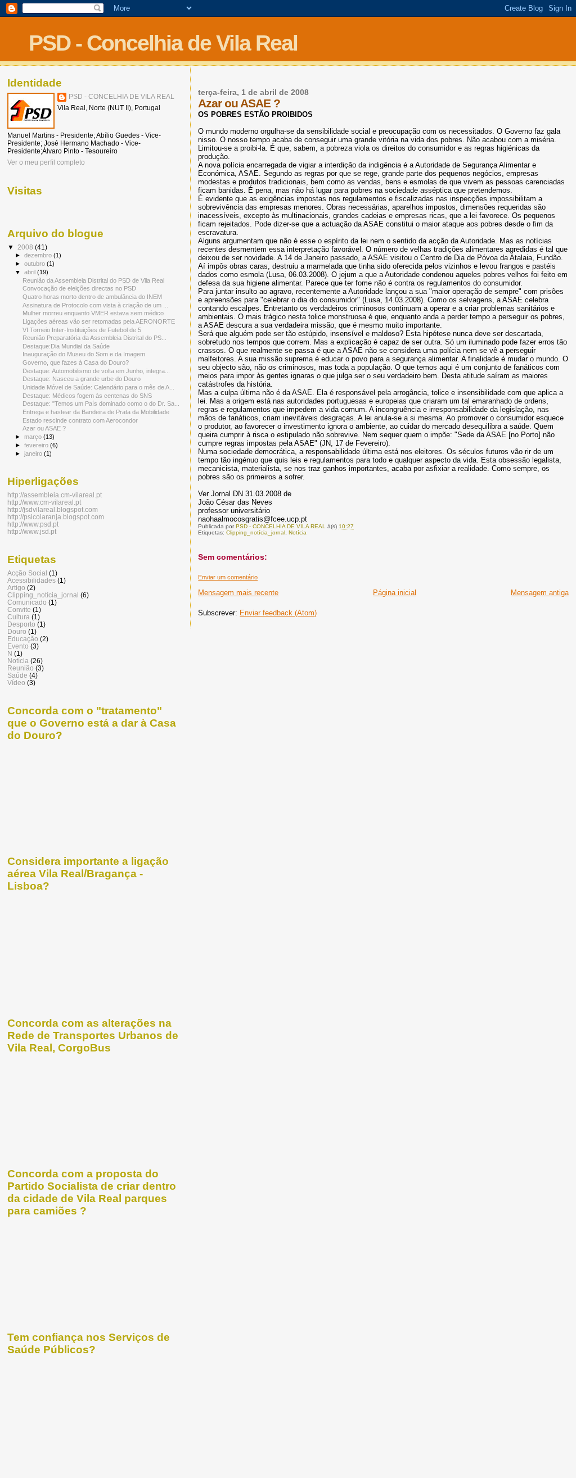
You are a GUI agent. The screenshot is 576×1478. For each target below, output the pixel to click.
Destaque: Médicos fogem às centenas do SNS (87, 395)
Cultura (18, 616)
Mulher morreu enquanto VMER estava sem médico (93, 313)
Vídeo (16, 682)
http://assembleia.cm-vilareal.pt (54, 494)
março (33, 436)
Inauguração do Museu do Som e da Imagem (83, 354)
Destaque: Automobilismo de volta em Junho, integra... (96, 371)
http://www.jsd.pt (31, 531)
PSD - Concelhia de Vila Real (163, 43)
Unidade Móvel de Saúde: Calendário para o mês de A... (98, 387)
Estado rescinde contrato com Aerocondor (80, 420)
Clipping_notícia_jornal (255, 532)
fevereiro (37, 445)
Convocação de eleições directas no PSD (79, 288)
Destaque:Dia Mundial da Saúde (66, 346)
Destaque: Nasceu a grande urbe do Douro (81, 378)
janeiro (34, 453)
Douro (16, 631)
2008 (26, 247)
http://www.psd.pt (32, 524)
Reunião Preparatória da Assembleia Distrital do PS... (94, 337)
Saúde (17, 675)
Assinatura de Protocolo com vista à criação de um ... (95, 305)
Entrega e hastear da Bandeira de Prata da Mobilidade (95, 412)
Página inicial (394, 592)
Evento (18, 646)
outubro (35, 263)
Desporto (21, 624)
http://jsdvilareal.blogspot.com (52, 509)
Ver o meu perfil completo (46, 162)
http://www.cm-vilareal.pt (44, 502)
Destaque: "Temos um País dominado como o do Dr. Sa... (100, 403)
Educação (22, 638)
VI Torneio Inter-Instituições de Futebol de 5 (81, 330)
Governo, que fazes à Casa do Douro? (75, 362)
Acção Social (27, 573)
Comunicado (27, 602)
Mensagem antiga (540, 592)
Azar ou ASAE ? (44, 428)
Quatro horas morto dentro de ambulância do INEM (92, 296)
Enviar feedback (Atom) (278, 613)
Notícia (298, 532)
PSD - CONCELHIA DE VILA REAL (121, 97)
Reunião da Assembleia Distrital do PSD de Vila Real (93, 280)
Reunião (20, 668)
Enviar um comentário (228, 577)
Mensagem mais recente (238, 592)
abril (30, 272)
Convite (19, 609)
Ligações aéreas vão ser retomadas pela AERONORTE (98, 321)
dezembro (38, 255)
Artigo (16, 587)
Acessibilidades (31, 580)
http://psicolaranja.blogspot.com (55, 516)
